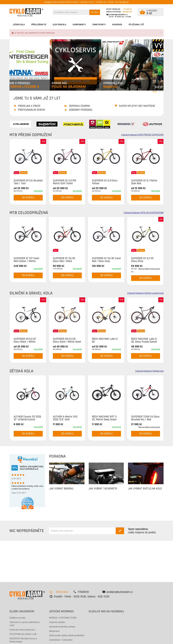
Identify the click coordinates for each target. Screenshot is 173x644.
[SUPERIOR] (46, 124)
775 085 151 (124, 2)
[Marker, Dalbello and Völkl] (99, 124)
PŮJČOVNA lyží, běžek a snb (23, 634)
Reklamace (54, 631)
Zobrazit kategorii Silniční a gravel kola (145, 293)
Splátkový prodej (17, 617)
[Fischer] (73, 124)
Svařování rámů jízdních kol (22, 629)
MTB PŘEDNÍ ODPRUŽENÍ (30, 135)
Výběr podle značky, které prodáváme (66, 635)
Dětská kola (21, 371)
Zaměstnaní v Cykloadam (61, 640)
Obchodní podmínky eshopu (62, 626)
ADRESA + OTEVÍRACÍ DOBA (62, 617)
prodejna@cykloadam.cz (118, 14)
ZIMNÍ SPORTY (99, 24)
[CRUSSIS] (20, 124)
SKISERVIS (117, 24)
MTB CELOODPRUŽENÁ (28, 212)
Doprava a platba (57, 622)
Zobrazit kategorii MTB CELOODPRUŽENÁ (144, 213)
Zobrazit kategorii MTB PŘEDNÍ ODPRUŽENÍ (142, 135)
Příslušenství (38, 24)
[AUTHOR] (152, 124)
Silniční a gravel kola (30, 293)
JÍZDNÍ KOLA (19, 24)
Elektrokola (59, 24)
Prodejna (48, 2)
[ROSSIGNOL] (126, 124)
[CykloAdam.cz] (26, 12)
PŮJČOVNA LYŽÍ (136, 24)
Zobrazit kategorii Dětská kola (149, 371)
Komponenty (79, 24)
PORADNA (57, 456)
